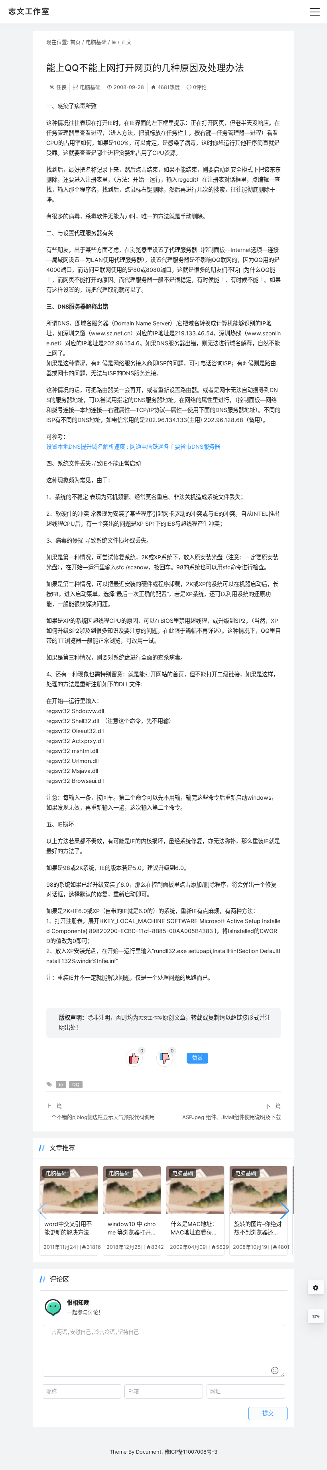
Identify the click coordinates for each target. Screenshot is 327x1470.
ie (114, 42)
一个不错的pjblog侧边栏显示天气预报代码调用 (100, 1117)
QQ (75, 1085)
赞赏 (197, 1058)
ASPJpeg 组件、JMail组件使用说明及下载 (231, 1117)
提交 (268, 1413)
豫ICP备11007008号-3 (191, 1451)
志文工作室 (150, 1018)
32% (315, 1316)
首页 (75, 42)
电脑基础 (96, 42)
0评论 (200, 87)
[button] (285, 1211)
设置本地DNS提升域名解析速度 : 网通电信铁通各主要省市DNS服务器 (133, 446)
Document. (149, 1451)
